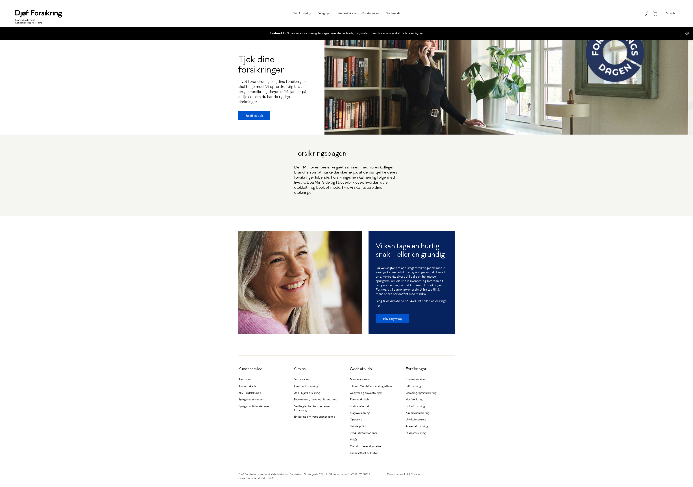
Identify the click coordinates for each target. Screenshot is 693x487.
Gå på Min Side (316, 182)
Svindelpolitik (358, 426)
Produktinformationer (363, 433)
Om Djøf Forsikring (306, 386)
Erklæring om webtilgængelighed (314, 416)
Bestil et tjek (254, 115)
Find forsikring (302, 13)
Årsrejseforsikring (417, 426)
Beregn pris (324, 13)
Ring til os (244, 379)
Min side (670, 13)
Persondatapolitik (398, 474)
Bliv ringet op (392, 319)
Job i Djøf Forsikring (307, 392)
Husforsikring (414, 399)
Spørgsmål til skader (251, 399)
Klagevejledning (360, 412)
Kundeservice (370, 13)
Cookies (416, 474)
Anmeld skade (347, 13)
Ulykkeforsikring (416, 419)
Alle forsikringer (416, 379)
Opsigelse (356, 419)
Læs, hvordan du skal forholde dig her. (397, 33)
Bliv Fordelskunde (249, 392)
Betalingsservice (360, 379)
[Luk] (687, 33)
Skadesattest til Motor (364, 453)
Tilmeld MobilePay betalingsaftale (371, 386)
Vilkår (353, 439)
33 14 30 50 (413, 301)
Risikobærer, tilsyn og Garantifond (315, 399)
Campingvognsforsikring (421, 392)
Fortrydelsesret (359, 406)
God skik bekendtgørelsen (366, 446)
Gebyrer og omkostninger (366, 392)
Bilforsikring (413, 386)
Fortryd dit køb (359, 399)
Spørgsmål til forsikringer (254, 406)
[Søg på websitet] (647, 13)
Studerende (393, 13)
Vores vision (302, 379)
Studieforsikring (416, 433)
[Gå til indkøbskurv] (655, 13)
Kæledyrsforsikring (417, 412)
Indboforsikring (415, 406)
